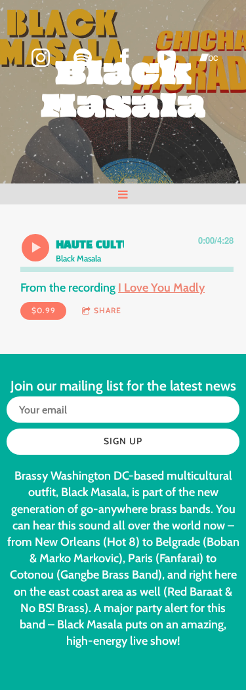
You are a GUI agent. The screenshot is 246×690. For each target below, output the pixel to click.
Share (107, 310)
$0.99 (43, 310)
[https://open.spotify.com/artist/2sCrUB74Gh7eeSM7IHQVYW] (82, 57)
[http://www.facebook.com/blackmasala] (124, 57)
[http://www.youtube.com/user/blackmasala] (166, 57)
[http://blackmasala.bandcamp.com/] (208, 57)
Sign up (123, 441)
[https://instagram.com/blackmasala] (40, 57)
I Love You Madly (161, 287)
